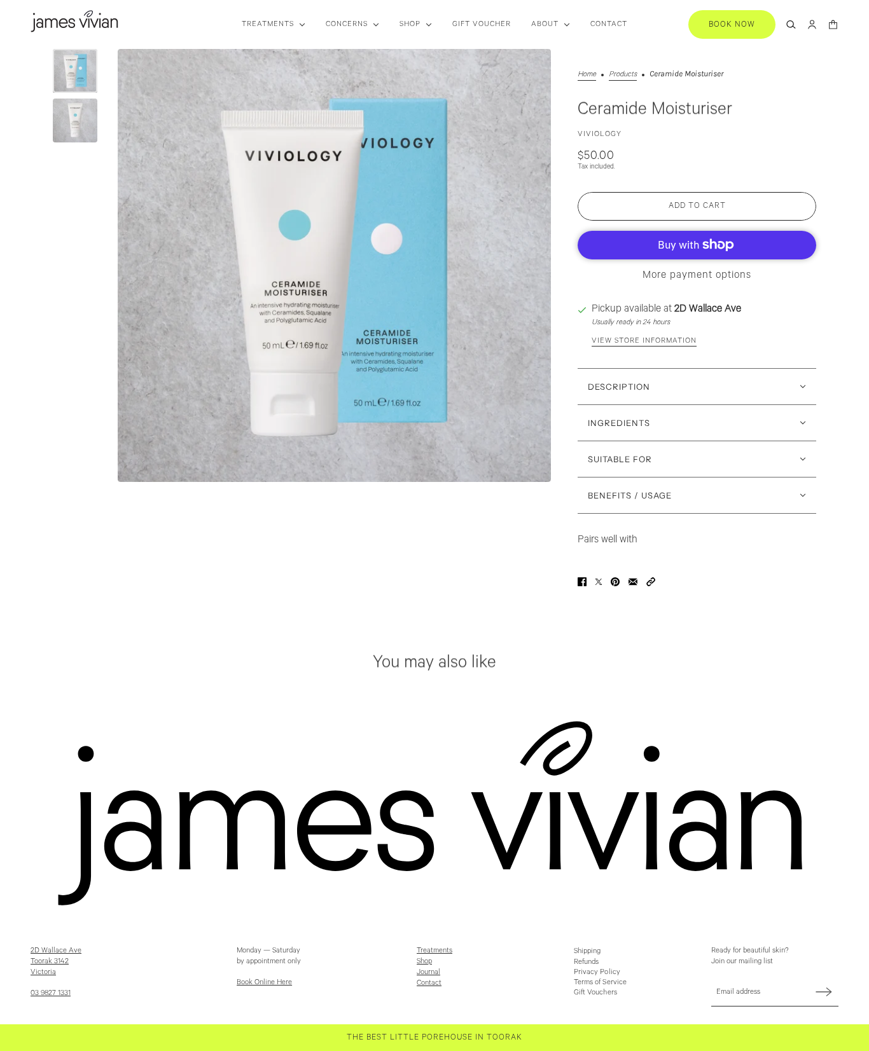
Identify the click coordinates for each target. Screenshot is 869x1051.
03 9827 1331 (51, 993)
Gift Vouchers (595, 992)
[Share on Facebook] (582, 582)
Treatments (434, 950)
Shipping (587, 951)
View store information (644, 340)
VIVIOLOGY (600, 134)
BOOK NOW (732, 24)
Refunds (586, 962)
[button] (651, 582)
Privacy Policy (597, 972)
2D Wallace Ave (707, 309)
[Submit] (824, 991)
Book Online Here (264, 982)
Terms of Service (600, 982)
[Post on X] (598, 581)
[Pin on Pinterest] (615, 582)
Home (587, 74)
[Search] (791, 24)
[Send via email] (633, 582)
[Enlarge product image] (334, 265)
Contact (429, 983)
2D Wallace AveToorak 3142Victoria (56, 961)
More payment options (697, 275)
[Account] (812, 24)
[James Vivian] (74, 21)
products (623, 74)
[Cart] (833, 24)
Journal (428, 972)
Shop (424, 961)
